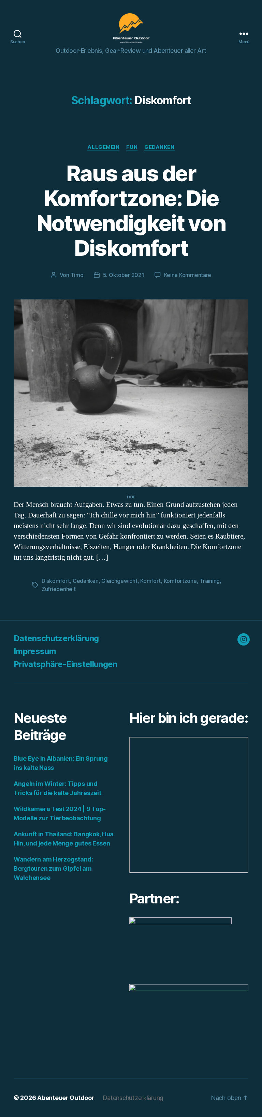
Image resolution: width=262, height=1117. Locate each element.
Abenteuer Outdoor (65, 1097)
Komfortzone (180, 580)
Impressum (35, 651)
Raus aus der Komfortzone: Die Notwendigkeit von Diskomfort (131, 210)
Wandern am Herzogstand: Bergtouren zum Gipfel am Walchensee (53, 868)
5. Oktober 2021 (123, 275)
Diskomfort (56, 580)
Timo (77, 275)
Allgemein (103, 147)
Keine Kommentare (188, 275)
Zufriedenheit (59, 589)
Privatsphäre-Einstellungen (65, 664)
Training (210, 580)
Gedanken (159, 147)
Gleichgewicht (119, 580)
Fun (131, 147)
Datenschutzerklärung (56, 638)
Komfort (150, 580)
